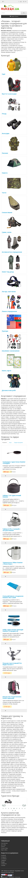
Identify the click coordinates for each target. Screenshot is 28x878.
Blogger (3, 862)
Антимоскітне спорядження (12, 252)
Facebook (3, 855)
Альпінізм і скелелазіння (10, 351)
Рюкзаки (5, 153)
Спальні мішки (7, 212)
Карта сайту (4, 850)
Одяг (3, 74)
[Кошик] (23, 1)
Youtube (3, 865)
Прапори (5, 331)
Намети (4, 173)
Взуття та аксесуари (9, 94)
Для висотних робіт (9, 390)
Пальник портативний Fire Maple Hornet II (12, 664)
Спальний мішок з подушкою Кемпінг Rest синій (13, 597)
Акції (10, 442)
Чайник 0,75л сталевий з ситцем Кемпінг (11, 529)
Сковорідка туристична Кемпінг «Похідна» (14, 462)
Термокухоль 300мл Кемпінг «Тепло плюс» (13, 563)
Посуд (4, 114)
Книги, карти (6, 371)
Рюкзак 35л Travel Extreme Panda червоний (12, 697)
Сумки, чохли (6, 232)
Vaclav (22, 870)
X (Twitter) (3, 858)
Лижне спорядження (9, 311)
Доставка (3, 845)
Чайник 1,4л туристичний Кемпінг (12, 496)
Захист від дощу (8, 272)
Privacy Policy (4, 848)
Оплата (3, 846)
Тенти (4, 193)
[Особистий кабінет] (21, 1)
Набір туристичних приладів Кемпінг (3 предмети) (13, 630)
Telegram (3, 860)
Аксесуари (5, 133)
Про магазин (4, 843)
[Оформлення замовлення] (25, 1)
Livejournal (3, 863)
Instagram (3, 857)
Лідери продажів (18, 442)
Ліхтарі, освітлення (9, 292)
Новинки (4, 442)
